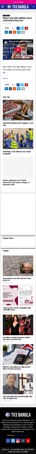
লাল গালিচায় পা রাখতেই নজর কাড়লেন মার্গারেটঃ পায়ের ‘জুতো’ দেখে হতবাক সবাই (16, 338)
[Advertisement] (18, 213)
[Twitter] (13, 441)
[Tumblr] (23, 441)
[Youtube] (28, 441)
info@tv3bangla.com (22, 435)
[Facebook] (8, 441)
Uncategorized (6, 15)
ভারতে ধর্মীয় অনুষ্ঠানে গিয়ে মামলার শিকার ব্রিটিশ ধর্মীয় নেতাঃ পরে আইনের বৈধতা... (17, 398)
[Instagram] (18, 441)
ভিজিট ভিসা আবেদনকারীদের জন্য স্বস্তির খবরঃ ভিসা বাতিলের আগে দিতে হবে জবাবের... (16, 368)
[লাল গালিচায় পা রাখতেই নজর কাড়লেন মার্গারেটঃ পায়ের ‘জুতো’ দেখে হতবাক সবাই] (18, 325)
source (5, 78)
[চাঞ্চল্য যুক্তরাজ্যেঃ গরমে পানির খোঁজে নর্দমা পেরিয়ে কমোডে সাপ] (18, 265)
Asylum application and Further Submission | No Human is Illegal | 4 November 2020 (16, 182)
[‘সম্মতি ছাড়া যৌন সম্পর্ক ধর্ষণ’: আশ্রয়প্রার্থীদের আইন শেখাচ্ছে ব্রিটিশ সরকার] (18, 295)
